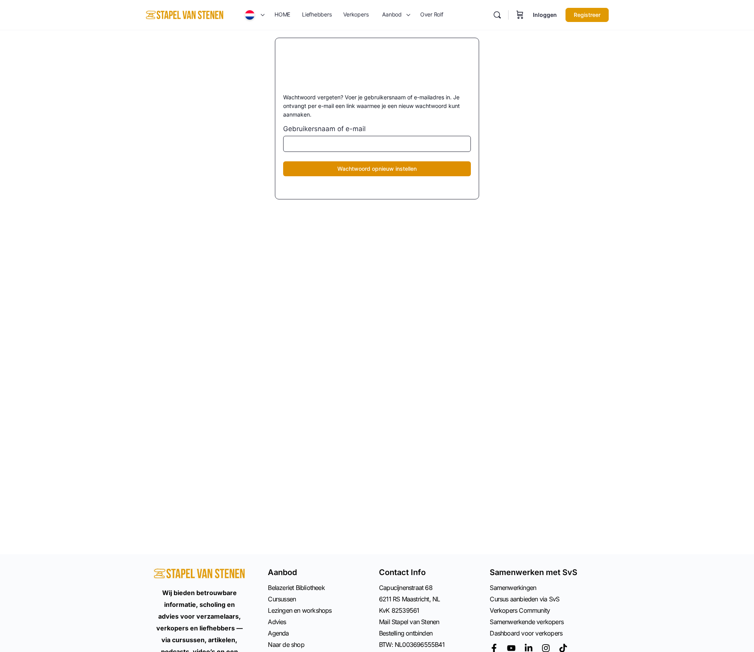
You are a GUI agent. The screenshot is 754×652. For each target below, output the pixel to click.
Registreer (587, 14)
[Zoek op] (497, 15)
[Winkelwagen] (520, 15)
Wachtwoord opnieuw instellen (377, 168)
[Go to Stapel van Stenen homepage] (184, 14)
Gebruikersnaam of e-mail (324, 129)
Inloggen (545, 14)
